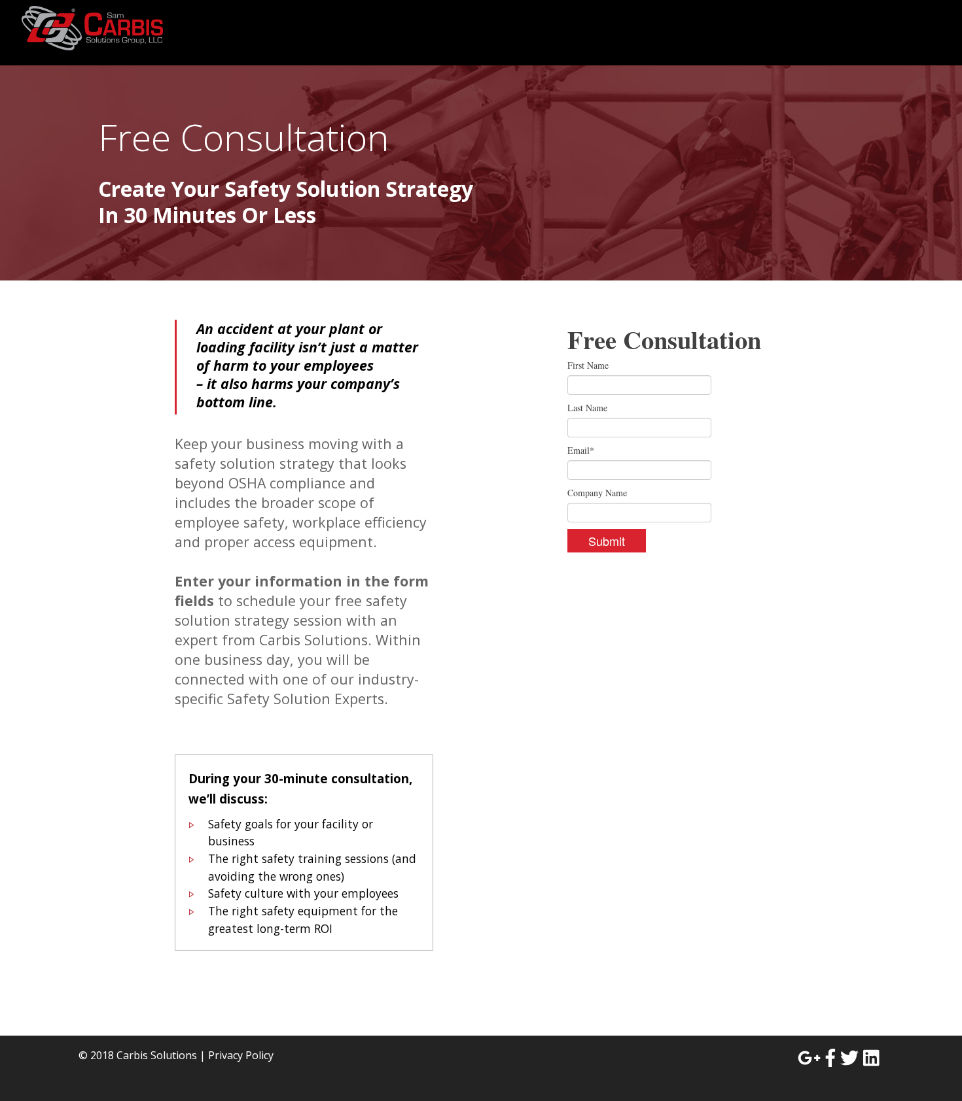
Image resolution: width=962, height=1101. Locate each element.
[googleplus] (809, 1057)
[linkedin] (871, 1057)
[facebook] (830, 1057)
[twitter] (849, 1057)
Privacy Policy (241, 1055)
